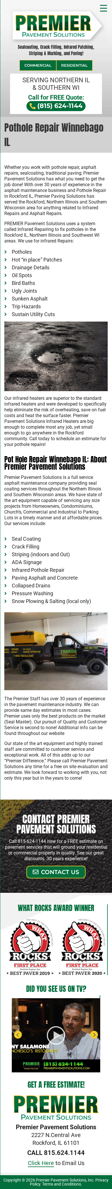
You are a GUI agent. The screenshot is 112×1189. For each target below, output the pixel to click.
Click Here (41, 1163)
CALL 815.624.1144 (56, 1152)
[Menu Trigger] (104, 7)
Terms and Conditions (61, 1184)
